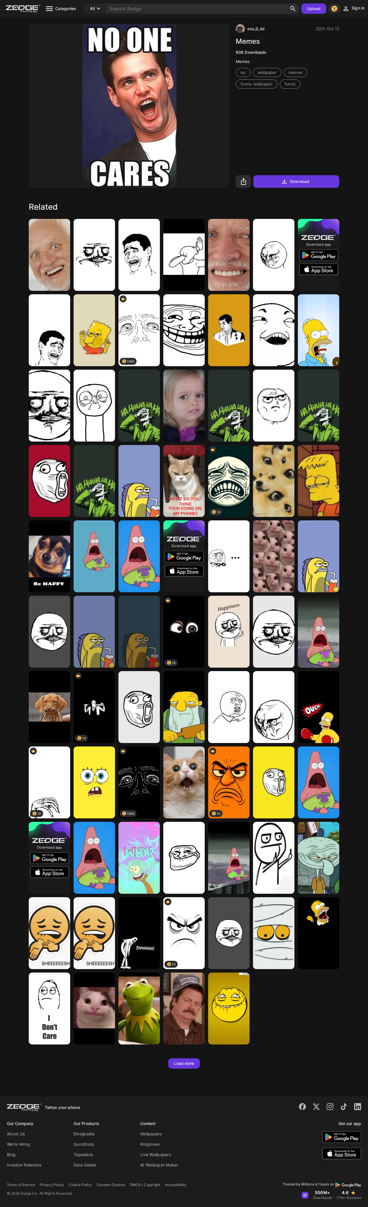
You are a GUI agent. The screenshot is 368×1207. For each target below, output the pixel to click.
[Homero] (318, 933)
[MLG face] (139, 707)
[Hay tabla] (184, 707)
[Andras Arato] (49, 255)
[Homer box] (318, 707)
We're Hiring (18, 1144)
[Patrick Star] (318, 782)
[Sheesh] (94, 933)
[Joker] (229, 406)
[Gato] (184, 782)
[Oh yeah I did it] (184, 330)
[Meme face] (273, 632)
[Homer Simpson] (318, 330)
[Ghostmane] (139, 933)
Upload (314, 8)
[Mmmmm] (94, 406)
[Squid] (318, 858)
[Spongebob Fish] (139, 481)
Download (299, 181)
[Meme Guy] (49, 330)
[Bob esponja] (318, 556)
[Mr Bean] (229, 330)
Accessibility (175, 1185)
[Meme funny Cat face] (273, 556)
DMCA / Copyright (145, 1185)
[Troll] (273, 406)
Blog (11, 1154)
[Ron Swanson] (184, 1008)
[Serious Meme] (273, 707)
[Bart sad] (318, 481)
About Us (16, 1133)
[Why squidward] (139, 858)
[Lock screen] (184, 481)
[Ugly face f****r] (49, 406)
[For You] (273, 858)
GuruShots (84, 1144)
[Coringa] (318, 406)
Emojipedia (84, 1133)
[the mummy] (273, 933)
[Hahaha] (273, 330)
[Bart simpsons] (94, 330)
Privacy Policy (52, 1185)
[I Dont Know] (229, 556)
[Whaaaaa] (94, 556)
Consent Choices (111, 1185)
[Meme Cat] (94, 1008)
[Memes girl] (184, 406)
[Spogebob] (94, 632)
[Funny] (94, 255)
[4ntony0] (184, 255)
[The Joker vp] (94, 481)
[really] (49, 707)
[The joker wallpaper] (139, 406)
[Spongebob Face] (94, 782)
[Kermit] (139, 1008)
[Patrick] (139, 556)
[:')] (229, 255)
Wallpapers (151, 1133)
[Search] (293, 8)
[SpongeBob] (139, 632)
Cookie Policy (80, 1185)
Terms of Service (21, 1185)
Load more (184, 1063)
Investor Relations (24, 1164)
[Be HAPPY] (49, 556)
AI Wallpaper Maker (159, 1164)
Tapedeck (83, 1154)
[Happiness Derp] (229, 632)
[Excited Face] (273, 782)
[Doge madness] (273, 481)
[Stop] (49, 1008)
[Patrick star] (94, 858)
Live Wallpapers (155, 1154)
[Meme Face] (273, 255)
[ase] (318, 632)
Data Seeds (85, 1164)
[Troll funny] (184, 858)
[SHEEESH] (49, 933)
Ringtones (150, 1144)
